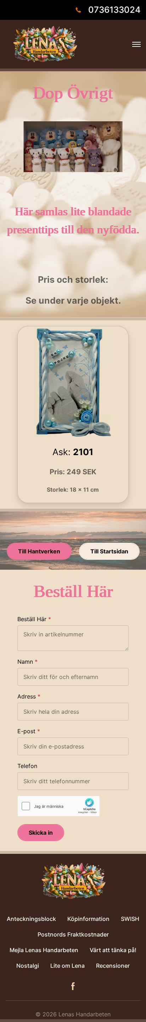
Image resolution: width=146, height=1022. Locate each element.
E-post (26, 731)
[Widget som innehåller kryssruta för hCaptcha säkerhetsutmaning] (58, 806)
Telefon (27, 765)
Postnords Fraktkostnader (73, 934)
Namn (25, 661)
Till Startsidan (109, 551)
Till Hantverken (39, 551)
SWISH (130, 918)
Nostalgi (27, 965)
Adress (26, 696)
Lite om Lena (67, 965)
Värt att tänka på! (113, 950)
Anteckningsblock (31, 918)
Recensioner (113, 965)
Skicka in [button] (41, 832)
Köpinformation (88, 918)
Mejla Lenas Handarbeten (44, 950)
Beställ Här (31, 619)
